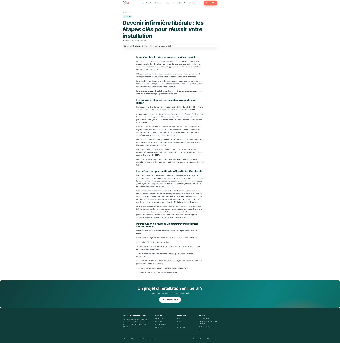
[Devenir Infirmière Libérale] (126, 3)
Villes (179, 321)
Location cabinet (169, 3)
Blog (185, 3)
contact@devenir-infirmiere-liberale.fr (208, 322)
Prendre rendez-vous (170, 300)
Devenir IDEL (159, 318)
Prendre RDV (210, 3)
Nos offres (158, 327)
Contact (192, 3)
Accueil (141, 3)
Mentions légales (204, 327)
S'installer (149, 3)
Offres (179, 3)
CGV (200, 330)
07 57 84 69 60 (204, 318)
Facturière (158, 3)
